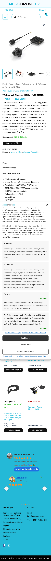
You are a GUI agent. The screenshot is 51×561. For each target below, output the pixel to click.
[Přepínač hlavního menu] (5, 16)
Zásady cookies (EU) (12, 519)
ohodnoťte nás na (25, 469)
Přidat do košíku (12, 143)
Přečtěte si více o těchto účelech (34, 333)
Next (48, 74)
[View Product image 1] (7, 74)
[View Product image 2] (19, 74)
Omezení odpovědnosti (13, 522)
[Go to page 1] (23, 504)
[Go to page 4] (29, 504)
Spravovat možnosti (26, 351)
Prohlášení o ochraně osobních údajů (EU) (12, 514)
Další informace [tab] (9, 168)
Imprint (45, 356)
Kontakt (6, 536)
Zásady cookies (8, 356)
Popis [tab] (4, 163)
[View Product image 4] (43, 74)
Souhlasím (25, 338)
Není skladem (37, 370)
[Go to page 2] (25, 504)
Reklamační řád (9, 532)
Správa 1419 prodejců (13, 333)
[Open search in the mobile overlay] (26, 16)
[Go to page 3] (27, 504)
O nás (5, 539)
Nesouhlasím (25, 345)
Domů (4, 84)
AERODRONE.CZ (24, 454)
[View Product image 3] (31, 74)
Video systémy (14, 84)
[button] (47, 205)
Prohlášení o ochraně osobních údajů (29, 356)
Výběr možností (13, 430)
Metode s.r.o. (44, 558)
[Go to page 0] (21, 504)
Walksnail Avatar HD (30, 84)
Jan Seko (21, 478)
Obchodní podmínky (11, 529)
